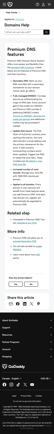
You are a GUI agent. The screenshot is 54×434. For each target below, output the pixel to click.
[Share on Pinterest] (38, 304)
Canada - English (10, 378)
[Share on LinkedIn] (24, 304)
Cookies (39, 396)
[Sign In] (43, 4)
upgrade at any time (26, 223)
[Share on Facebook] (17, 304)
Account (6, 349)
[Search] (46, 32)
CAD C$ (44, 378)
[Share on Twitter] (31, 304)
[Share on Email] (10, 304)
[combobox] (24, 32)
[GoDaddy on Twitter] (25, 386)
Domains (19, 19)
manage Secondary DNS (24, 241)
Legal (14, 396)
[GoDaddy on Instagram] (11, 386)
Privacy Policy (26, 396)
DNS (38, 254)
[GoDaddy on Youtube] (32, 386)
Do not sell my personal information (27, 401)
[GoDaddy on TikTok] (18, 386)
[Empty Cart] (49, 4)
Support (6, 327)
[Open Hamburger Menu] (3, 4)
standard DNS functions (22, 67)
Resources (7, 335)
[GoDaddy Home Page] (13, 366)
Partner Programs (10, 342)
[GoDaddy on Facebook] (4, 386)
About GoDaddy (10, 320)
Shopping (6, 356)
